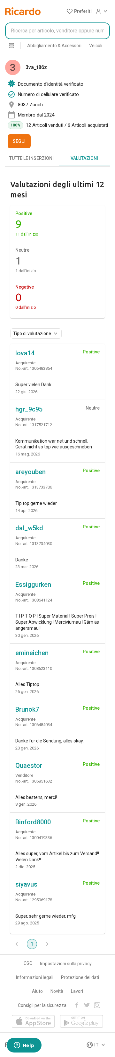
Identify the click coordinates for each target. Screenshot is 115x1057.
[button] (79, 11)
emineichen (32, 653)
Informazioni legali (34, 977)
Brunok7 (27, 709)
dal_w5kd (29, 528)
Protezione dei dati (80, 977)
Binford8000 (33, 822)
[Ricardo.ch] (23, 11)
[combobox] (57, 30)
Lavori (77, 991)
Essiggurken (33, 584)
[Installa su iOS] (33, 1022)
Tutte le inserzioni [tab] (31, 158)
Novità (56, 991)
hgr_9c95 (28, 409)
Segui (19, 141)
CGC (28, 963)
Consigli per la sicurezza (42, 1005)
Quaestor (28, 765)
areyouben (30, 472)
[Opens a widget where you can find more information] (24, 1046)
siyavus (26, 884)
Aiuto (37, 991)
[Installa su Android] (81, 1022)
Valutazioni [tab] (84, 158)
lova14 (24, 353)
